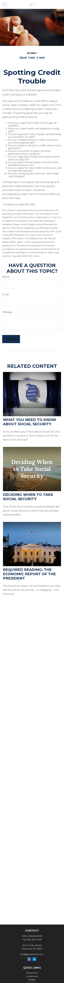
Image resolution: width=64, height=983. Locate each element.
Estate (32, 979)
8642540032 (35, 936)
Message (7, 312)
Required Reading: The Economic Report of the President (29, 574)
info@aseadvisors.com (32, 954)
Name (5, 276)
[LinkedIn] (34, 959)
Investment (32, 976)
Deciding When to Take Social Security (28, 496)
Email (5, 294)
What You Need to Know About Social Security (29, 422)
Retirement (32, 973)
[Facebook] (29, 959)
